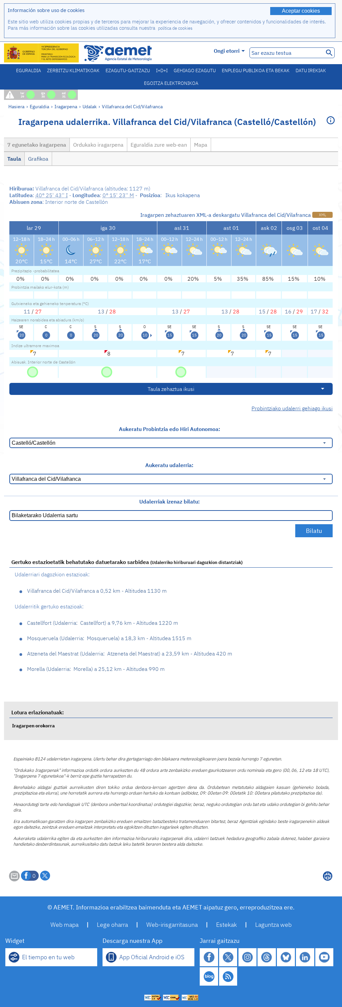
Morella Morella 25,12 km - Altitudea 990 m (96, 669)
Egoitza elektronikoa (171, 83)
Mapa (200, 144)
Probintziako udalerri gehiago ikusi (292, 408)
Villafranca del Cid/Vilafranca (132, 106)
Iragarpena (65, 106)
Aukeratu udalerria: (169, 465)
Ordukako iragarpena (98, 144)
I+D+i (162, 70)
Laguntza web (273, 924)
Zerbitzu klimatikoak (73, 70)
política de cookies (175, 28)
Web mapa (64, 924)
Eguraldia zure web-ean (159, 144)
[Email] (14, 879)
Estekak (226, 924)
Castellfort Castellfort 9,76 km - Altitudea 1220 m (102, 622)
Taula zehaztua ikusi (171, 389)
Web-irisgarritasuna (172, 924)
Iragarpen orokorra (33, 725)
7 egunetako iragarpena (36, 144)
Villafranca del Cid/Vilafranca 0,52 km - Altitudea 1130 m (97, 590)
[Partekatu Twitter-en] (45, 876)
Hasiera (16, 106)
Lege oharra (112, 924)
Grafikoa (38, 158)
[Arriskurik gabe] (32, 371)
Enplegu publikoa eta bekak (256, 70)
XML (322, 214)
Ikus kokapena (182, 195)
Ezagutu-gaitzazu (128, 70)
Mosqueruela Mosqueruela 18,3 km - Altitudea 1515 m (109, 638)
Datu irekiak (311, 70)
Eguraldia (28, 70)
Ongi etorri (226, 50)
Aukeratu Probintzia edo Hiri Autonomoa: (169, 429)
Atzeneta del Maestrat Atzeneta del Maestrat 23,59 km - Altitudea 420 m (129, 653)
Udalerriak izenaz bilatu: (169, 501)
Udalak (89, 106)
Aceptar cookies (301, 11)
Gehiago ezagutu (195, 70)
